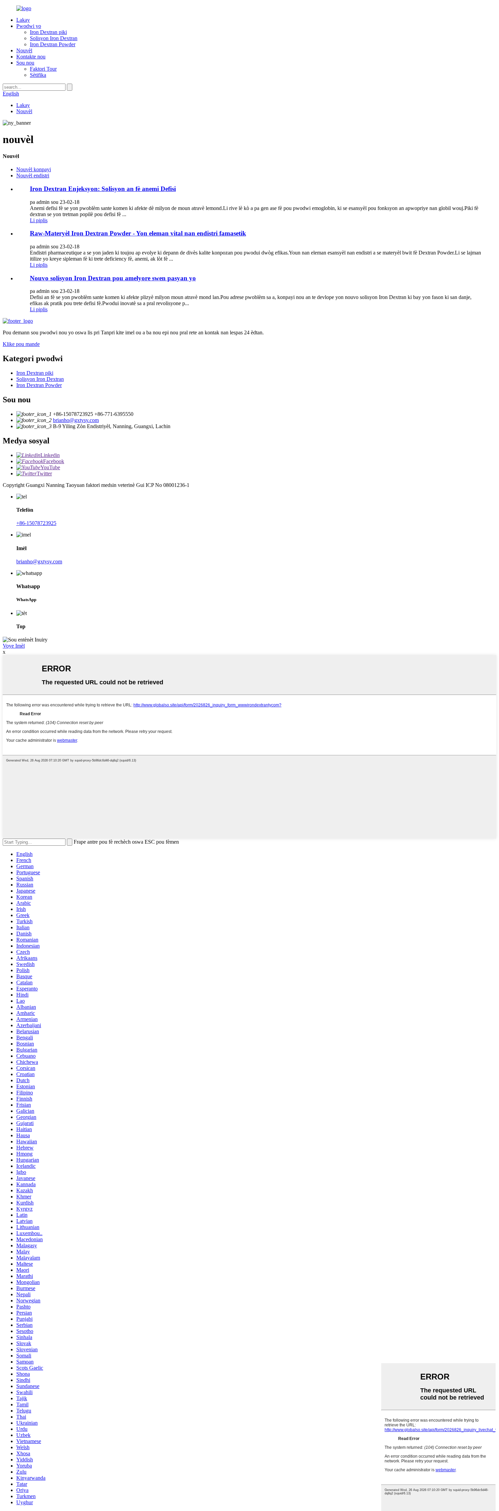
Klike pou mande (21, 344)
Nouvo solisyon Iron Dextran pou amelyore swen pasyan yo (113, 278)
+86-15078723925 (36, 523)
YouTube (50, 467)
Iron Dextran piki (48, 32)
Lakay (23, 20)
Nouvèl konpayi (33, 169)
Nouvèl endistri (32, 175)
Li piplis (39, 220)
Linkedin (50, 455)
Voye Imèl (14, 646)
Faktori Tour (43, 69)
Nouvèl (24, 50)
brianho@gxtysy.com (76, 420)
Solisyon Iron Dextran (53, 38)
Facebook (53, 461)
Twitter (44, 473)
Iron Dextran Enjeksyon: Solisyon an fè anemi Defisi (103, 188)
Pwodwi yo (28, 26)
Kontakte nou (30, 56)
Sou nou (25, 63)
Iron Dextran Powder (52, 44)
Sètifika (38, 75)
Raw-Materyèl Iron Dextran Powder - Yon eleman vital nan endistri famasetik (138, 233)
